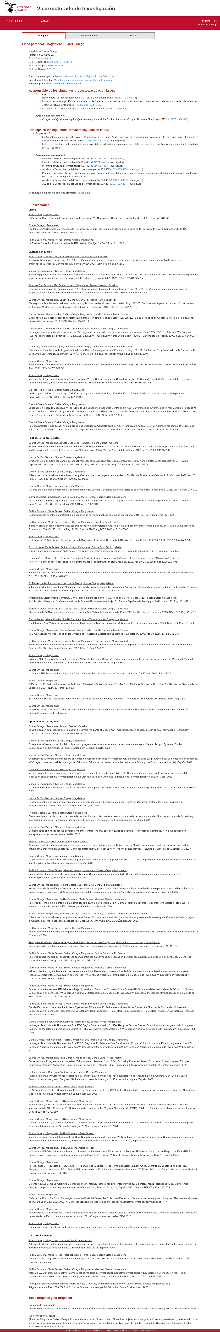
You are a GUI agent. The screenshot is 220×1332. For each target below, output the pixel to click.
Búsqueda (43, 35)
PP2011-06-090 (179, 119)
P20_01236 (130, 97)
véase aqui (84, 192)
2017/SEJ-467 (100, 158)
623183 (51, 69)
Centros (133, 35)
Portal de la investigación (207, 23)
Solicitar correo (44, 58)
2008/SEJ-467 (119, 180)
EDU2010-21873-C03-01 (94, 140)
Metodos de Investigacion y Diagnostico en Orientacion (85, 76)
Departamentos (88, 35)
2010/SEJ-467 (100, 165)
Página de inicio (14, 21)
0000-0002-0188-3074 (59, 62)
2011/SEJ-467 (99, 162)
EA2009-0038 (50, 176)
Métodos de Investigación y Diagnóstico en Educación (83, 80)
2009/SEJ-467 (119, 169)
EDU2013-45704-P (116, 108)
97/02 (46, 147)
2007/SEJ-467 (119, 183)
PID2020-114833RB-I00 (88, 104)
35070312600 (55, 65)
